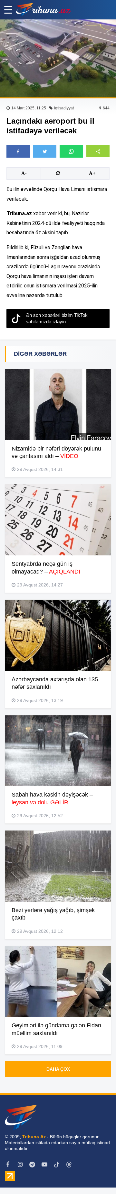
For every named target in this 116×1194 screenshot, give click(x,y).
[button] (98, 151)
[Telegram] (32, 1164)
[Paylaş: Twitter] (45, 151)
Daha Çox (58, 1069)
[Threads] (69, 1164)
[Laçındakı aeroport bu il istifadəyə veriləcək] (58, 58)
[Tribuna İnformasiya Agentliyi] (43, 9)
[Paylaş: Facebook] (18, 151)
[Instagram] (20, 1164)
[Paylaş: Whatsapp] (71, 151)
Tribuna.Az (34, 1136)
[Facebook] (8, 1164)
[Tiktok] (57, 1164)
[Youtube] (44, 1164)
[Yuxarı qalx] (98, 1176)
